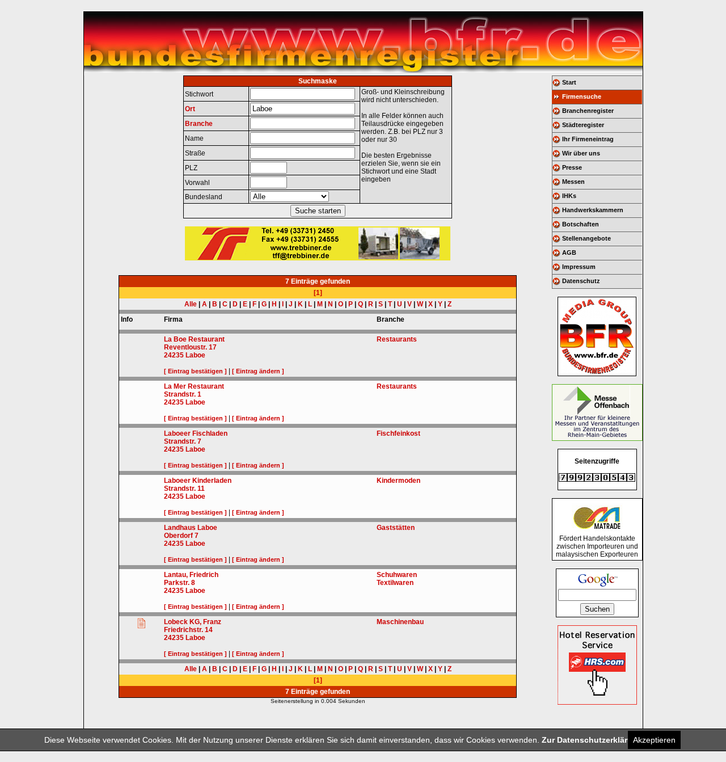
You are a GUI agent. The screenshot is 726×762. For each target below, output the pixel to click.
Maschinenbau (400, 622)
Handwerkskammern (592, 210)
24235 (174, 355)
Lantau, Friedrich (191, 575)
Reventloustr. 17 (190, 347)
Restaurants (397, 339)
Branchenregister (588, 110)
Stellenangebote (586, 238)
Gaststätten (396, 528)
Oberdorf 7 (181, 536)
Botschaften (580, 224)
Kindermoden (398, 481)
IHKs (569, 195)
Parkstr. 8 (179, 583)
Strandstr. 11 (184, 488)
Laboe (195, 355)
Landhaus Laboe (190, 528)
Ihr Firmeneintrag (588, 139)
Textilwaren (395, 583)
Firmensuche (581, 96)
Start (569, 82)
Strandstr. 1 (182, 394)
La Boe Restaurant (194, 339)
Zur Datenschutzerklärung (592, 739)
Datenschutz (581, 280)
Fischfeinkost (398, 433)
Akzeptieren (654, 739)
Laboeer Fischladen (195, 433)
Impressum (579, 266)
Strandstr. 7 (182, 441)
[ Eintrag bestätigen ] (195, 371)
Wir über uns (581, 153)
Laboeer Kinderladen (197, 481)
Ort (190, 109)
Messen (573, 181)
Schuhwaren (397, 575)
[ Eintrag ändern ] (258, 371)
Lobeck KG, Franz (192, 622)
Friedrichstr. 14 (188, 630)
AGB (569, 252)
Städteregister (583, 124)
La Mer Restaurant (194, 386)
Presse (572, 167)
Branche (199, 124)
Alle (190, 304)
